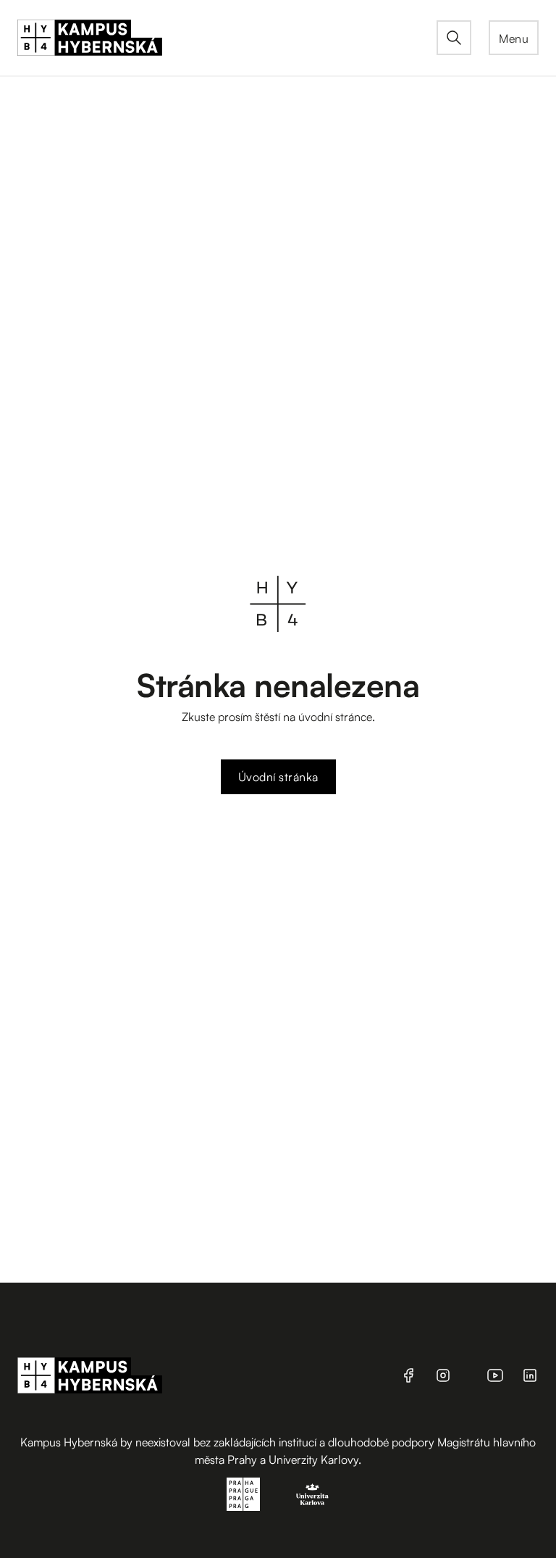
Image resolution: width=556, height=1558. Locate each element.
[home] (227, 37)
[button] (514, 37)
